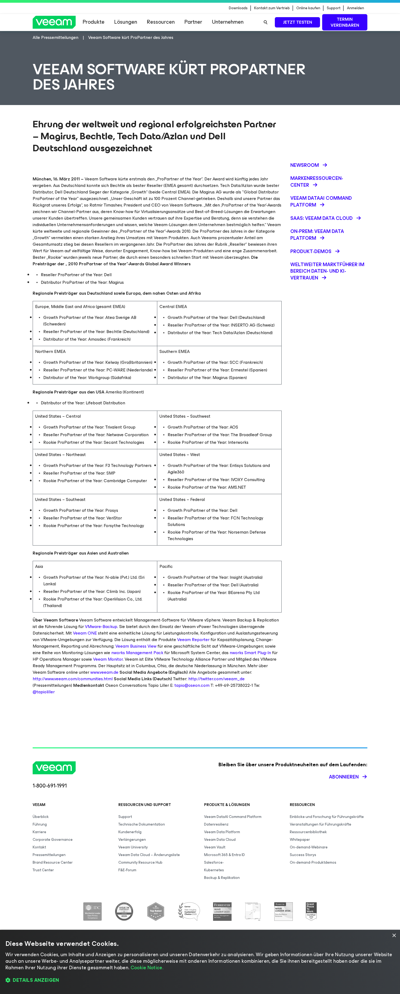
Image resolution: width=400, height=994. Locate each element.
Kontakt (39, 847)
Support (333, 8)
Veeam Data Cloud (220, 839)
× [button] (394, 936)
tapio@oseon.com (192, 685)
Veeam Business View (135, 646)
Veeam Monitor (108, 659)
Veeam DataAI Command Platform (232, 817)
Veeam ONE (85, 633)
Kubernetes (214, 870)
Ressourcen (161, 21)
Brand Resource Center (53, 862)
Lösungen (125, 21)
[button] (200, 980)
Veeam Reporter (193, 639)
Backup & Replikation (222, 878)
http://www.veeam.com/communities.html (73, 678)
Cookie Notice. (147, 968)
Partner (193, 21)
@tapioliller (44, 692)
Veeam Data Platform (222, 832)
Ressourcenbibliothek (308, 832)
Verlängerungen (132, 839)
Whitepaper (300, 839)
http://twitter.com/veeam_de (216, 678)
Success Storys (303, 855)
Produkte (93, 21)
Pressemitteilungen (49, 855)
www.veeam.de (104, 672)
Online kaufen (308, 8)
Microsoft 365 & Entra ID (224, 855)
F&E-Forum (127, 870)
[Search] (265, 22)
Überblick (41, 817)
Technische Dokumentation (141, 824)
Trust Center (43, 870)
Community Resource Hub (140, 862)
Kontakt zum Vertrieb (272, 8)
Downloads (238, 8)
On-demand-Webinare (309, 847)
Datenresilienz (216, 824)
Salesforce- (214, 862)
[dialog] (200, 962)
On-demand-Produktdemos (313, 862)
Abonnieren (344, 777)
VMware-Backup (101, 626)
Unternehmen (228, 21)
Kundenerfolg (129, 832)
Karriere (39, 832)
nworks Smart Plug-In (250, 652)
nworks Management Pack (137, 652)
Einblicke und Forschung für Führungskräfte (327, 817)
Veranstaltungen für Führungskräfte (320, 824)
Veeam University (133, 847)
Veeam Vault (214, 847)
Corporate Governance (53, 839)
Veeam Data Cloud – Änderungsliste (149, 855)
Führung (40, 824)
